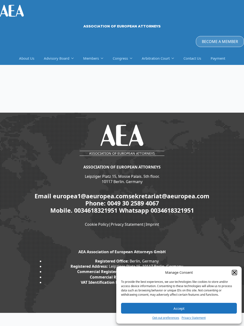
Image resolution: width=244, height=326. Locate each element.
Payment (218, 58)
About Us (26, 58)
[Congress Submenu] (132, 58)
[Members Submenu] (103, 58)
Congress (120, 58)
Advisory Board (56, 58)
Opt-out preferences (165, 318)
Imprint (152, 224)
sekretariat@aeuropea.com (168, 196)
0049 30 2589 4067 (133, 203)
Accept (178, 308)
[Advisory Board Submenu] (73, 58)
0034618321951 (96, 210)
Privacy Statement (194, 318)
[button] (234, 272)
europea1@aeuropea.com (90, 196)
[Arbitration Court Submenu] (174, 58)
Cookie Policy (97, 224)
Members (91, 58)
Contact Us (192, 58)
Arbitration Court (156, 58)
